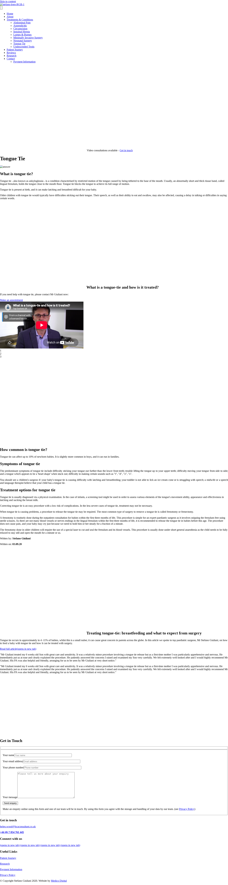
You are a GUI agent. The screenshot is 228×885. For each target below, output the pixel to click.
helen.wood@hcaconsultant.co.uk (18, 826)
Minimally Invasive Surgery (28, 37)
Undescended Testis (23, 46)
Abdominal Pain (22, 22)
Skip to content (8, 1)
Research (11, 55)
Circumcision (20, 28)
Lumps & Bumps (22, 34)
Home (10, 13)
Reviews (11, 52)
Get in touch (126, 150)
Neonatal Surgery (22, 40)
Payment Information (24, 61)
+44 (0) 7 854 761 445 (12, 832)
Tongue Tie (19, 43)
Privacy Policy (186, 809)
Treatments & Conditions (20, 19)
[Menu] (1, 8)
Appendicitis (20, 25)
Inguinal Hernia (21, 31)
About (10, 16)
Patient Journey (15, 49)
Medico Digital (59, 880)
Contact (11, 58)
